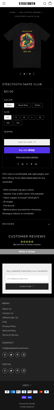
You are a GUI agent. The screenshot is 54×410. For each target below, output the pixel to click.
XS (8, 117)
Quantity (8, 131)
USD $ (25, 385)
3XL (18, 123)
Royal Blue (23, 105)
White (37, 105)
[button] (24, 73)
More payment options (27, 157)
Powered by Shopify (27, 404)
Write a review (27, 251)
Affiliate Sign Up (10, 317)
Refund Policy (9, 330)
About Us (6, 309)
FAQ (4, 322)
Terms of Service (10, 335)
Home (13, 12)
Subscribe (26, 286)
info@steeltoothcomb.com (15, 348)
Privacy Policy (9, 326)
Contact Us (7, 313)
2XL (8, 123)
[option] (27, 45)
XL (40, 117)
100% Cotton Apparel (30, 12)
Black (9, 105)
